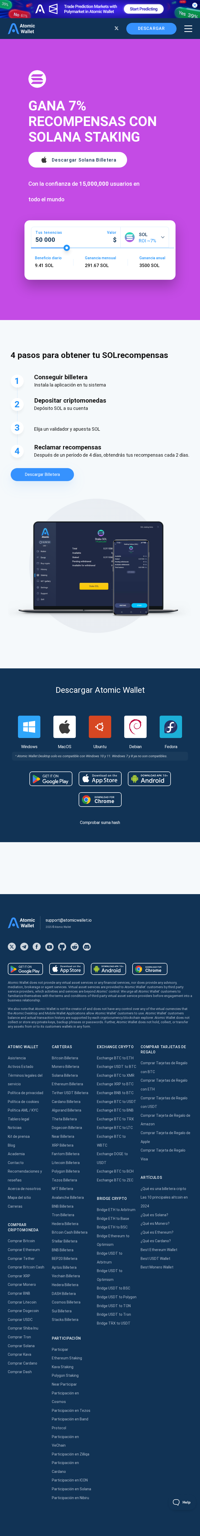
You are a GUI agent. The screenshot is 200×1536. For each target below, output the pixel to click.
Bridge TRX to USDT (113, 1323)
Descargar (151, 28)
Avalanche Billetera (68, 1197)
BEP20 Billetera (64, 1258)
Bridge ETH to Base (113, 1218)
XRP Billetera (62, 1145)
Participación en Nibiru (70, 1498)
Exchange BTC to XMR (115, 1075)
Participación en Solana (71, 1489)
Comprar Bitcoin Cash (26, 1267)
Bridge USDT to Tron (114, 1314)
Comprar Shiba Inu (23, 1328)
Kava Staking (62, 1367)
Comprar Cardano (22, 1363)
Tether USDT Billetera (70, 1093)
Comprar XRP (19, 1276)
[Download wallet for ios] (100, 779)
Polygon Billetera (66, 1171)
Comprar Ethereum (24, 1250)
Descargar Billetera (42, 474)
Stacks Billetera (65, 1320)
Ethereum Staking (67, 1358)
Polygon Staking (65, 1375)
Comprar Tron (19, 1337)
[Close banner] (194, 5)
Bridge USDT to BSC (113, 1288)
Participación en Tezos (71, 1410)
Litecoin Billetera (66, 1163)
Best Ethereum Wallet (159, 1250)
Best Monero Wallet (157, 1267)
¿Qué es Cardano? (156, 1241)
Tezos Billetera (64, 1180)
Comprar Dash (20, 1372)
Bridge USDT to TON (114, 1306)
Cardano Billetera (66, 1102)
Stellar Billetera (64, 1241)
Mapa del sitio (19, 1197)
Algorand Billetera (66, 1110)
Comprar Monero (22, 1284)
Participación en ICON (70, 1480)
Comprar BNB (19, 1293)
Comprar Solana (21, 1346)
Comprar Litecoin (22, 1302)
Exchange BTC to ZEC (115, 1180)
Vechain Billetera (66, 1276)
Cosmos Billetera (66, 1302)
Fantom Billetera (65, 1154)
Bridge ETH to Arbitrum (116, 1210)
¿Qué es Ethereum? (157, 1232)
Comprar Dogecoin (23, 1311)
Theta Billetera (64, 1119)
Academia (16, 1154)
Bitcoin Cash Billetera (70, 1232)
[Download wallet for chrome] (100, 799)
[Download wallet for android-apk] (149, 779)
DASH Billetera (64, 1294)
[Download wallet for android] (50, 779)
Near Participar (64, 1384)
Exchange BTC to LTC (115, 1128)
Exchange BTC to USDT (116, 1102)
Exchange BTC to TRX (115, 1119)
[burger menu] (188, 28)
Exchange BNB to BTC (115, 1093)
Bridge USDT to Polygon (116, 1297)
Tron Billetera (63, 1215)
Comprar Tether (21, 1258)
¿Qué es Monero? (155, 1223)
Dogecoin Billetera (67, 1128)
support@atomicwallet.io (69, 920)
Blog (11, 1145)
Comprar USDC (20, 1320)
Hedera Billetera (65, 1224)
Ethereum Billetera (67, 1084)
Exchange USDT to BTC (116, 1067)
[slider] (67, 248)
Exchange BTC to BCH (115, 1171)
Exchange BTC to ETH (115, 1058)
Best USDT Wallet (155, 1258)
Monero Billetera (65, 1067)
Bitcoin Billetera (65, 1058)
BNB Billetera (62, 1206)
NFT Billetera (62, 1189)
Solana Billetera (65, 1075)
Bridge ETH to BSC (112, 1227)
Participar (60, 1349)
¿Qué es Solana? (154, 1215)
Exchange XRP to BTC (115, 1084)
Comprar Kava (19, 1354)
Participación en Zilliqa (70, 1454)
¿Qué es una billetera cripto (163, 1189)
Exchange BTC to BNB (115, 1110)
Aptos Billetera (64, 1267)
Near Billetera (63, 1136)
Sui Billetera (62, 1311)
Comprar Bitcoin (21, 1241)
